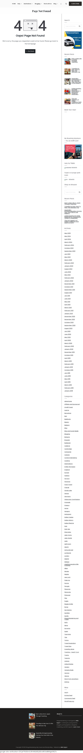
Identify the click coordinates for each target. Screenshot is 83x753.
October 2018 (68, 370)
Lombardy (67, 553)
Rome (66, 607)
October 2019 (68, 355)
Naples (66, 574)
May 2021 (67, 301)
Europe (66, 472)
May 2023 (67, 257)
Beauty (66, 422)
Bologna (67, 437)
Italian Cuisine (68, 517)
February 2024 (69, 245)
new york (67, 577)
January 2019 (68, 367)
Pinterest (67, 595)
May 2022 (67, 274)
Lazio (66, 541)
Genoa (66, 493)
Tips (65, 637)
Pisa (65, 598)
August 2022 (68, 269)
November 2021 (69, 283)
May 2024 (67, 236)
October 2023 (68, 248)
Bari (65, 416)
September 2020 (69, 325)
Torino (66, 640)
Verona (66, 673)
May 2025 (67, 233)
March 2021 (68, 307)
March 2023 (68, 260)
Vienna (66, 676)
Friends (66, 487)
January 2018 (68, 390)
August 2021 (68, 292)
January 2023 (68, 266)
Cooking (67, 460)
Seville (66, 616)
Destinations (27, 4)
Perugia (66, 586)
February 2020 (69, 346)
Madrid (66, 558)
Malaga (66, 561)
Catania (67, 454)
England (67, 469)
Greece (66, 505)
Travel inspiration (70, 643)
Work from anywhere (71, 679)
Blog (55, 4)
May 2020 (67, 337)
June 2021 (67, 298)
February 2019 (68, 364)
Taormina (67, 634)
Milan (66, 568)
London (66, 556)
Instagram (67, 514)
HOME (14, 4)
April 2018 (67, 382)
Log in (66, 692)
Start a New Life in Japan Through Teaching (72, 203)
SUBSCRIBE (75, 4)
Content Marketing (70, 457)
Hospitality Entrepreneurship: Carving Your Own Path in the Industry (73, 212)
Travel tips (67, 646)
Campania (67, 451)
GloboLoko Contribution (72, 499)
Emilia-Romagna (69, 466)
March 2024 (68, 242)
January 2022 (68, 280)
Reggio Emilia (68, 604)
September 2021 (69, 289)
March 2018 (68, 385)
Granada (67, 502)
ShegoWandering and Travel (71, 619)
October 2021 (68, 286)
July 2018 (67, 373)
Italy (19, 4)
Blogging (37, 4)
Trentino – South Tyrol (71, 652)
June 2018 (67, 376)
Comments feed (69, 698)
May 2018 (67, 379)
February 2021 (68, 310)
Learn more (76, 727)
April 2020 (67, 340)
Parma (66, 583)
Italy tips (67, 529)
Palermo (67, 580)
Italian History (68, 520)
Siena (66, 625)
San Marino (68, 610)
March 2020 (68, 343)
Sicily (66, 622)
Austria (66, 410)
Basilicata (67, 419)
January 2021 (68, 313)
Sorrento (67, 628)
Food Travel (68, 484)
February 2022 (69, 277)
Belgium (67, 425)
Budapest (67, 443)
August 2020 (68, 328)
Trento (66, 655)
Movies (66, 571)
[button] (21, 4)
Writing (66, 682)
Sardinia (67, 613)
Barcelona (67, 413)
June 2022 (67, 272)
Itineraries (67, 532)
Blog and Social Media (71, 431)
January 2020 (68, 349)
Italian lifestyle (69, 523)
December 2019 (69, 352)
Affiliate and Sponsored (72, 404)
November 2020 (69, 319)
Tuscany (67, 658)
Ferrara (66, 478)
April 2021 (67, 304)
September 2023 (69, 251)
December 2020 (69, 316)
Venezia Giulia (68, 670)
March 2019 (68, 361)
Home (66, 508)
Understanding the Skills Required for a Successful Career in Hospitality (72, 217)
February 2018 (69, 387)
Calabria (67, 446)
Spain (66, 631)
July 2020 (67, 331)
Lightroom (67, 544)
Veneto (66, 667)
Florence (67, 481)
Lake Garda (68, 538)
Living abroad (68, 550)
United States (68, 664)
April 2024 (67, 239)
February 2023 (69, 263)
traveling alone (69, 649)
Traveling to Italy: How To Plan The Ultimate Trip (72, 207)
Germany (67, 496)
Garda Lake (68, 490)
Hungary (67, 511)
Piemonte (67, 592)
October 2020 (69, 322)
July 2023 (67, 254)
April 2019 (67, 358)
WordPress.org (69, 701)
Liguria (66, 547)
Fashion (66, 475)
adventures (68, 401)
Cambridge (68, 449)
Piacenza (67, 589)
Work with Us (48, 4)
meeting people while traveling (71, 565)
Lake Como (68, 535)
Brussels (67, 440)
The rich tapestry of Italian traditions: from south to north (71, 221)
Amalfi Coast (68, 407)
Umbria (66, 661)
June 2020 (67, 334)
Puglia (66, 601)
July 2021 (67, 295)
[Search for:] (73, 26)
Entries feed (68, 695)
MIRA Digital (64, 747)
